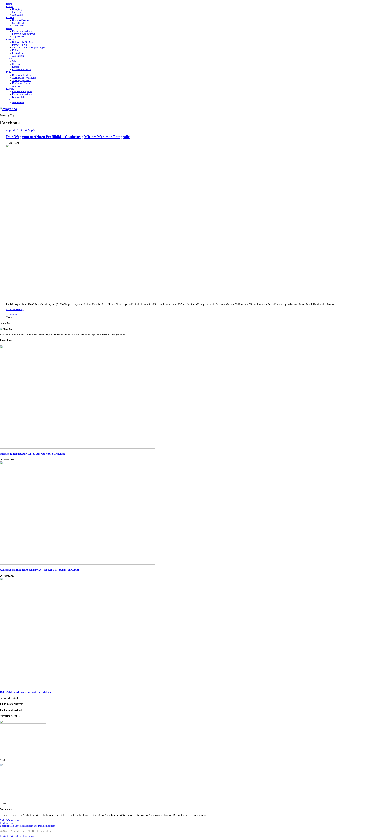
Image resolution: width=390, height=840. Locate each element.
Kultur (15, 50)
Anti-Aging (17, 14)
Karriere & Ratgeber (22, 91)
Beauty (9, 6)
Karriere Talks (19, 97)
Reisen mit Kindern (21, 69)
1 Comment (11, 314)
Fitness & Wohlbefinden (23, 34)
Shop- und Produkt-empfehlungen (28, 47)
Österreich (17, 64)
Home (9, 3)
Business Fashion (20, 20)
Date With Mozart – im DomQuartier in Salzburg (25, 692)
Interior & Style (19, 45)
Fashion (10, 17)
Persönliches (18, 53)
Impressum (28, 836)
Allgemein (17, 86)
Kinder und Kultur (21, 83)
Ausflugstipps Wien (21, 80)
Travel (9, 58)
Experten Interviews (22, 31)
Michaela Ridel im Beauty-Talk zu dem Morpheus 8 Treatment (32, 453)
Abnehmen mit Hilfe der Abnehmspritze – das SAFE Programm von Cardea (39, 569)
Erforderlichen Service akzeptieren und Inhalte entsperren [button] (27, 825)
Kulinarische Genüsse (22, 42)
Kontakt (4, 836)
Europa (15, 66)
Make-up (16, 12)
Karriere (10, 88)
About (9, 99)
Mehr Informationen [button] (9, 820)
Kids (8, 72)
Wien (14, 61)
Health (9, 28)
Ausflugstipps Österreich (24, 77)
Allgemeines (18, 36)
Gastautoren (18, 102)
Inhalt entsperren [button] (8, 823)
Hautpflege (17, 9)
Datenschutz (15, 836)
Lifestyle (10, 39)
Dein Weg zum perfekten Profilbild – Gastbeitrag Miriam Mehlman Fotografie (68, 137)
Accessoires (18, 25)
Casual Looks (18, 23)
